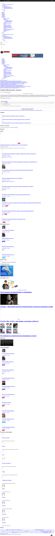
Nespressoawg (4, 514)
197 (9, 256)
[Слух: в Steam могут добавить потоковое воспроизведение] (3, 228)
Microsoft (32, 531)
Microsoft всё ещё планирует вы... (8, 246)
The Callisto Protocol (37, 532)
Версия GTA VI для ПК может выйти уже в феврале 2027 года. (13, 219)
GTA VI (17, 531)
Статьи (3, 17)
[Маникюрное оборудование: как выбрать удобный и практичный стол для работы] (3, 184)
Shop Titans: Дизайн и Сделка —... (8, 254)
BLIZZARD (39, 529)
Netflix (39, 531)
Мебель (5, 65)
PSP (20, 532)
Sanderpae (3, 497)
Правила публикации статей (8, 7)
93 (8, 428)
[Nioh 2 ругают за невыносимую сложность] (3, 392)
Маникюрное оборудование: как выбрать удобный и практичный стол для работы (12, 84)
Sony (30, 532)
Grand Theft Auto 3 (8, 531)
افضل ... (3, 454)
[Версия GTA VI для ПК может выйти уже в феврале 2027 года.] (3, 217)
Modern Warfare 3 (36, 531)
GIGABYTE (3, 531)
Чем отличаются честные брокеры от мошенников (16, 292)
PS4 (14, 532)
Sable (27, 532)
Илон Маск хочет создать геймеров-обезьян (33, 110)
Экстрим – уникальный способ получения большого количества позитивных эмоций (26, 306)
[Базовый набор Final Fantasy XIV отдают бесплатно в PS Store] (3, 376)
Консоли (3, 15)
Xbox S (4, 533)
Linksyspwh (4, 522)
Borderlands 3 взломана (6, 402)
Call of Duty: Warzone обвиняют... (8, 410)
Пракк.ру (14, 262)
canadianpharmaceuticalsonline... (7, 480)
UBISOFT (47, 532)
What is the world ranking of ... (6, 463)
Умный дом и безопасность (8, 23)
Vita (52, 532)
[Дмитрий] (2, 103)
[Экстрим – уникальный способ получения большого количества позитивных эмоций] (9, 304)
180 (8, 248)
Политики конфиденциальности (8, 4)
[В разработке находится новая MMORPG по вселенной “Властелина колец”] (3, 384)
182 (9, 231)
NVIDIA (44, 531)
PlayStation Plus (7, 532)
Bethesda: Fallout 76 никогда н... (8, 238)
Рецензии (3, 16)
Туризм (5, 69)
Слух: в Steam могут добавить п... (8, 230)
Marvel (29, 531)
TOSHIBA (41, 532)
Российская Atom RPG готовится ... (8, 427)
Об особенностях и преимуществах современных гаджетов (18, 336)
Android (13, 529)
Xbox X (7, 533)
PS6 (18, 532)
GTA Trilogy (13, 531)
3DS (1, 529)
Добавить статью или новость (6, 6)
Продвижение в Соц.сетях (8, 26)
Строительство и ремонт (7, 22)
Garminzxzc (4, 505)
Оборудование (6, 19)
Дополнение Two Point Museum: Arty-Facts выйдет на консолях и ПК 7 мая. (11, 85)
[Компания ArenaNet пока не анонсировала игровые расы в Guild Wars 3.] (2, 114)
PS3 (10, 532)
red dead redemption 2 (23, 532)
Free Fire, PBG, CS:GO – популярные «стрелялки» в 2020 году (19, 321)
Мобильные (4, 62)
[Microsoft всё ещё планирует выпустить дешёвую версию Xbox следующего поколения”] (3, 368)
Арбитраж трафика (6, 18)
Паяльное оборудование (9, 21)
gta (11, 531)
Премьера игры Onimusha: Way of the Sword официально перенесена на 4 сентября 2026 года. (14, 82)
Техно (5, 31)
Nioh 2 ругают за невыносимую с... (8, 394)
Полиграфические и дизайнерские (9, 75)
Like (7, 146)
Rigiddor (3, 488)
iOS (26, 531)
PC (2, 173)
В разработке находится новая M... (8, 386)
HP (19, 531)
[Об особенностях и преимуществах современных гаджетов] (9, 333)
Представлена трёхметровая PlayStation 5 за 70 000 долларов (12, 110)
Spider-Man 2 (33, 532)
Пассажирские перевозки (7, 72)
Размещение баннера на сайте (8, 8)
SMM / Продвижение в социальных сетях (8, 181)
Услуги (5, 24)
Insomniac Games (22, 531)
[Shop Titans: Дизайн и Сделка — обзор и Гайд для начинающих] (3, 417)
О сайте (3, 3)
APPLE (19, 529)
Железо (3, 13)
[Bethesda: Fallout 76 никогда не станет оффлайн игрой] (3, 236)
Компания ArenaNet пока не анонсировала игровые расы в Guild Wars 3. (14, 144)
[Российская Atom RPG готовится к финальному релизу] (3, 425)
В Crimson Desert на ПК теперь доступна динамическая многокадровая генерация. (12, 83)
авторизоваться (15, 127)
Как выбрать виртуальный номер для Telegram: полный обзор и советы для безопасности (13, 81)
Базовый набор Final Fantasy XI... (8, 378)
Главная (3, 58)
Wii (1, 533)
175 (8, 363)
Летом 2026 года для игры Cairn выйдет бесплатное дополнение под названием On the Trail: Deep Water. (15, 86)
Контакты (3, 5)
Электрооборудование (9, 20)
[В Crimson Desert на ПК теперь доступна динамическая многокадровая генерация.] (3, 168)
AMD (8, 529)
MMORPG (3, 14)
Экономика (5, 30)
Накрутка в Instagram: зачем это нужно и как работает (12, 178)
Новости (3, 59)
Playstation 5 (3, 532)
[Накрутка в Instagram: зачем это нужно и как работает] (3, 176)
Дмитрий (6, 102)
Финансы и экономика (7, 25)
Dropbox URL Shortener (5, 437)
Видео (3, 32)
